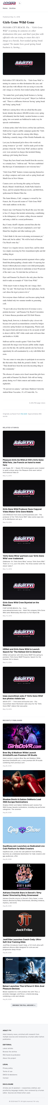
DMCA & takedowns (10, 1075)
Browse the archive (10, 1052)
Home (5, 8)
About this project (9, 1058)
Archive (12, 8)
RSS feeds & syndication (11, 1055)
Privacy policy (8, 1068)
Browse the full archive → (24, 1005)
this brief (24, 414)
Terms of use (7, 1071)
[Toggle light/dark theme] (20, 3)
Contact (6, 1078)
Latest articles (8, 1048)
